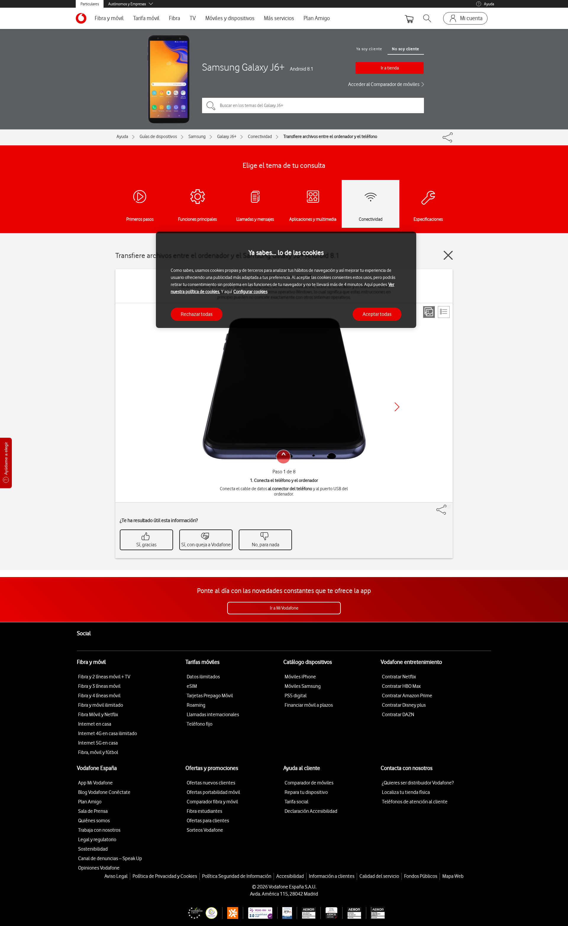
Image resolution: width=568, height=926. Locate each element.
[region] (286, 280)
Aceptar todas (377, 314)
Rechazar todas (196, 314)
